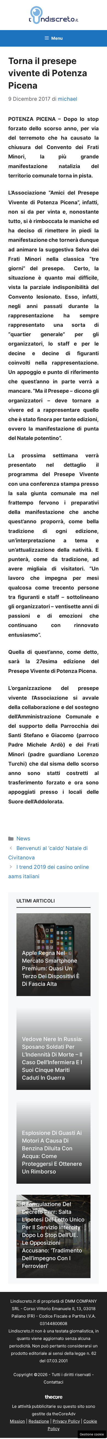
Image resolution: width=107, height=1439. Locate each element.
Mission (17, 1421)
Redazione (39, 1421)
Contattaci (53, 1382)
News (23, 838)
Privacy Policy (66, 1421)
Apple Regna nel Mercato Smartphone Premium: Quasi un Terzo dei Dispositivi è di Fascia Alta (51, 968)
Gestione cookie (92, 1434)
